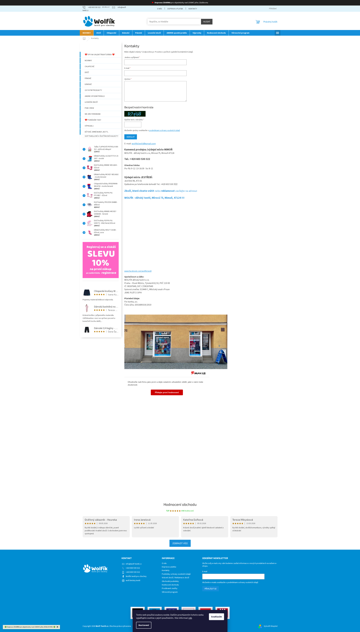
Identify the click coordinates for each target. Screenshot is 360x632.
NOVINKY (88, 60)
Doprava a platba (175, 9)
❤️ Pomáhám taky (93, 120)
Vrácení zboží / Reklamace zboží (175, 577)
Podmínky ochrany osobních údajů (176, 574)
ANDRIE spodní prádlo (95, 96)
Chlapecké (89, 66)
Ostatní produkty (93, 90)
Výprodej (89, 126)
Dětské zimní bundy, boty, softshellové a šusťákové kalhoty (101, 132)
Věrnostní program (170, 592)
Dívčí (87, 72)
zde (190, 618)
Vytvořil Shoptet (271, 626)
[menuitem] (87, 33)
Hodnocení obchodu (180, 504)
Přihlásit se (211, 588)
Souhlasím (216, 616)
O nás (159, 9)
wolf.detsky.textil (133, 580)
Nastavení (143, 625)
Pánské (88, 78)
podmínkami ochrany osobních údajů (164, 130)
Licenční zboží (91, 102)
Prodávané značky (169, 588)
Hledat (206, 21)
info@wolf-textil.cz (134, 564)
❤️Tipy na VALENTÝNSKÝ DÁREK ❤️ (100, 54)
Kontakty (193, 9)
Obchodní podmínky (170, 581)
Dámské (88, 84)
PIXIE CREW (89, 108)
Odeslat (131, 137)
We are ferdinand (93, 114)
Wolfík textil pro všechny (136, 576)
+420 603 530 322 (133, 568)
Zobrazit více (180, 543)
